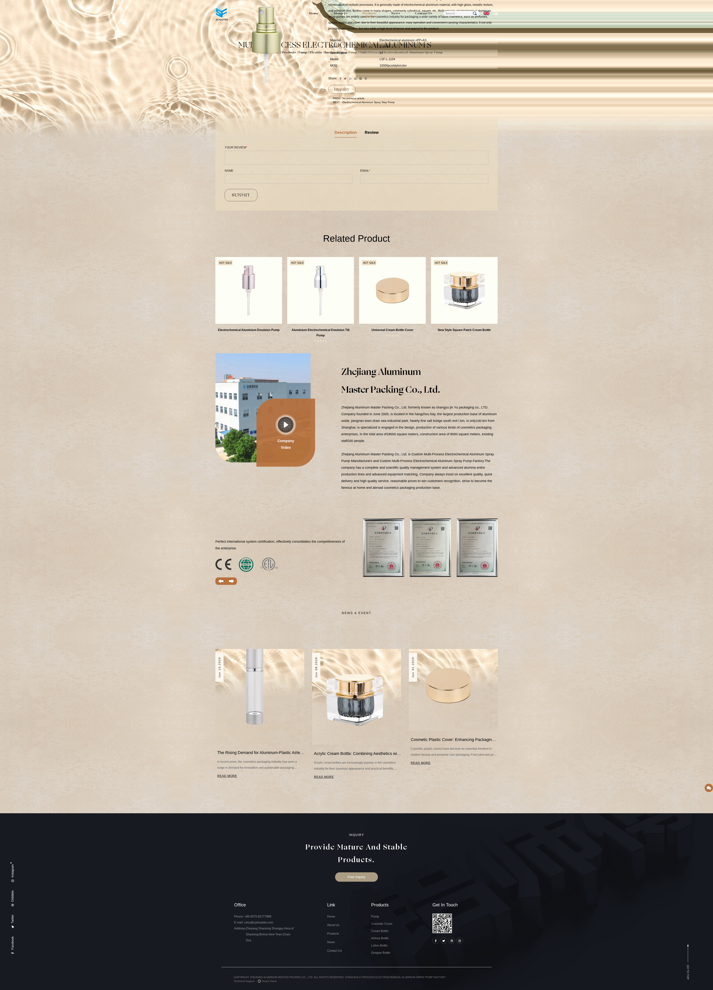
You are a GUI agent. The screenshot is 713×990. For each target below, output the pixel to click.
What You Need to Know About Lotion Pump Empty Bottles (357, 746)
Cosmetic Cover (381, 923)
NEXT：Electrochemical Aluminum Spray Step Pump (364, 102)
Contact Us (423, 13)
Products (369, 13)
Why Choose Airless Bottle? (436, 746)
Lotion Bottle (379, 945)
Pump (375, 916)
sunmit (241, 195)
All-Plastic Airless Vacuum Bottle (249, 330)
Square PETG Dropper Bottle (392, 330)
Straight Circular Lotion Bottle (464, 330)
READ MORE (227, 763)
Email (365, 170)
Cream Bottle (373, 20)
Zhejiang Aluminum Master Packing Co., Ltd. (281, 977)
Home (314, 13)
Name (229, 170)
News (395, 13)
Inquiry (342, 89)
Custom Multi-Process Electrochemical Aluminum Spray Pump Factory (432, 461)
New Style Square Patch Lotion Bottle (320, 330)
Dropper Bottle (380, 952)
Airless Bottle (380, 938)
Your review (236, 147)
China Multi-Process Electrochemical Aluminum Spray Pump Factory (395, 977)
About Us (340, 13)
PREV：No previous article (348, 98)
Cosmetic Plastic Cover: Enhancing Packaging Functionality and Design (260, 739)
